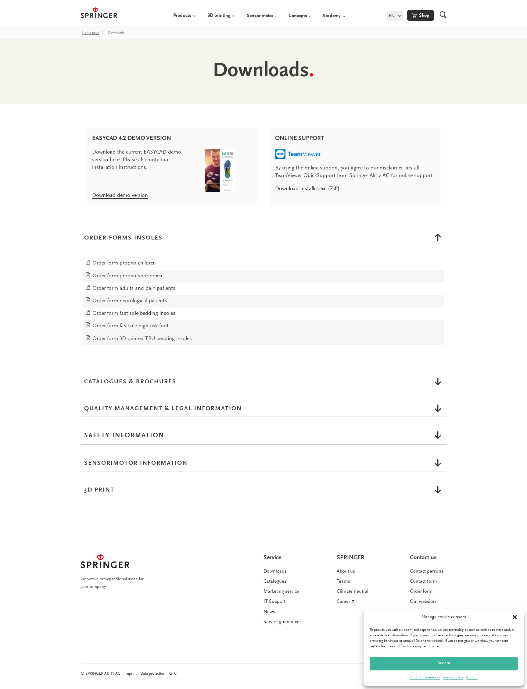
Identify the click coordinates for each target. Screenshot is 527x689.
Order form (421, 591)
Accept (443, 663)
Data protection (152, 674)
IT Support (274, 601)
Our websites (423, 601)
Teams (343, 581)
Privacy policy (453, 677)
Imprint (472, 677)
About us (346, 571)
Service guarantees (283, 622)
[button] (515, 617)
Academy (331, 15)
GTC (173, 674)
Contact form (423, 581)
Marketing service (281, 591)
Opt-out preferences (425, 677)
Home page (90, 32)
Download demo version (120, 195)
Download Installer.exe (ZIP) (307, 189)
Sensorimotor (260, 15)
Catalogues (275, 581)
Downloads (275, 571)
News (269, 611)
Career (343, 601)
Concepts (298, 15)
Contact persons (426, 571)
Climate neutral (352, 591)
